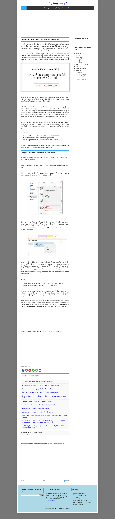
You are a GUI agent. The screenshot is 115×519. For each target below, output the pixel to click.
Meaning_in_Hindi (81, 64)
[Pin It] (29, 370)
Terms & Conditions (68, 8)
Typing (77, 70)
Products (78, 72)
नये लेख (22, 480)
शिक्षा (77, 55)
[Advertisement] (57, 23)
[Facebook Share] (23, 370)
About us (30, 8)
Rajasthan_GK (80, 75)
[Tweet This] (26, 370)
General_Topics (80, 79)
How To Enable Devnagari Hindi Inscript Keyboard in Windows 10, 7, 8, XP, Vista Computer (44, 416)
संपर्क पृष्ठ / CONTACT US (80, 496)
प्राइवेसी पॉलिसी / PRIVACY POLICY (82, 500)
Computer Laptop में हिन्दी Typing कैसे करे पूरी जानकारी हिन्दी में (40, 285)
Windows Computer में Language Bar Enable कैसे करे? (36, 389)
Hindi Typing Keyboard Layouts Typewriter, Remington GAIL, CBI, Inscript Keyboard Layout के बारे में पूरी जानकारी (45, 426)
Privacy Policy (56, 8)
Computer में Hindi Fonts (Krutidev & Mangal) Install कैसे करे (38, 401)
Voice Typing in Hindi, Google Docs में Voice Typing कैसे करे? (38, 405)
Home (23, 8)
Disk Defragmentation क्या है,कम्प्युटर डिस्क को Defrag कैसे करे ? (41, 140)
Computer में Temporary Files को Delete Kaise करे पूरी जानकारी (41, 136)
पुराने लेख (67, 480)
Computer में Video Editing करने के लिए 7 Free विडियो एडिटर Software (43, 283)
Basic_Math (79, 77)
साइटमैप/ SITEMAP (78, 504)
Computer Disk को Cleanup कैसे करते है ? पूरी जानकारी (38, 138)
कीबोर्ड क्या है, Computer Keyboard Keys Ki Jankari (35, 408)
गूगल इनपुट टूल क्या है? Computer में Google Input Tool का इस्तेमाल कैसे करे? (40, 385)
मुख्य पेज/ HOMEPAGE (79, 494)
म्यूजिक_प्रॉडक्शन (80, 68)
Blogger (67, 508)
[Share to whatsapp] (33, 370)
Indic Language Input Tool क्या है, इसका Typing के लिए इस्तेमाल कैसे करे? (40, 392)
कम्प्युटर (27, 434)
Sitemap (46, 8)
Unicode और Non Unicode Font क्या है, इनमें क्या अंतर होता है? (37, 412)
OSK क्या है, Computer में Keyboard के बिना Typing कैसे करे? (37, 381)
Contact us (38, 8)
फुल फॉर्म (78, 62)
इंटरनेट (77, 53)
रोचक (77, 66)
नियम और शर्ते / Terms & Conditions (82, 502)
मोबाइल (77, 60)
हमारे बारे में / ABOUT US (79, 498)
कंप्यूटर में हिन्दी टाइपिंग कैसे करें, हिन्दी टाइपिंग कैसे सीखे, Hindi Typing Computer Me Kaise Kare (44, 396)
